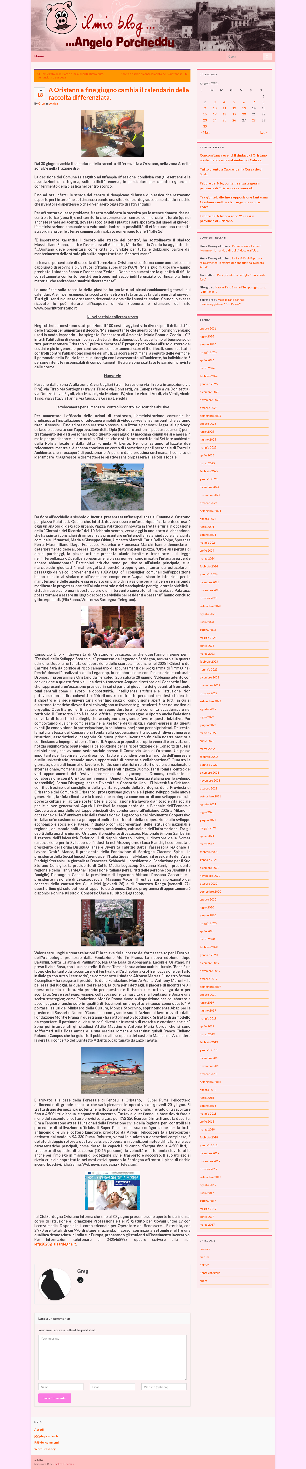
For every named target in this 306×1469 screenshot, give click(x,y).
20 (244, 114)
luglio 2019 (207, 1002)
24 (214, 120)
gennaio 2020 (209, 955)
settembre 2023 (210, 606)
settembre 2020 (210, 891)
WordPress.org (45, 1449)
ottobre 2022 (208, 693)
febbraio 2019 (209, 1042)
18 (224, 114)
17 (214, 114)
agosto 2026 (208, 328)
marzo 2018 (207, 1129)
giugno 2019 (208, 1010)
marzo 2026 (207, 368)
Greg (41, 103)
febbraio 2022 (209, 756)
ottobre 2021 (208, 788)
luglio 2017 (207, 1193)
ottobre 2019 (208, 978)
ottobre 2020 (208, 883)
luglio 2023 (207, 622)
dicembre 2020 (209, 867)
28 (254, 120)
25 (224, 120)
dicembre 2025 (209, 392)
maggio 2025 (208, 447)
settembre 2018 (210, 1082)
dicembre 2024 (209, 487)
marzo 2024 (207, 558)
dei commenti (46, 1442)
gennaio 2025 (209, 479)
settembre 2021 (210, 796)
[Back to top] (296, 1459)
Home (39, 56)
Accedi (39, 1429)
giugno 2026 (208, 344)
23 (205, 120)
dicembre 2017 (209, 1153)
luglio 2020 (207, 907)
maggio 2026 (208, 352)
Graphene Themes (63, 1463)
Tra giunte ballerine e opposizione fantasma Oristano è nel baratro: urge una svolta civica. (234, 202)
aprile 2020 (207, 931)
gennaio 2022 (209, 764)
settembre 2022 (210, 701)
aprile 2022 (207, 741)
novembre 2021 (210, 780)
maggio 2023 (208, 637)
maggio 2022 (208, 733)
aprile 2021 (207, 836)
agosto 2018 (208, 1089)
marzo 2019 (207, 1034)
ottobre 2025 (208, 407)
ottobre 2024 (208, 503)
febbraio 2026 (209, 376)
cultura (204, 1257)
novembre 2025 (210, 400)
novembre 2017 (210, 1161)
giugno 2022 (208, 725)
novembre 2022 (210, 685)
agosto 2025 (208, 423)
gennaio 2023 (209, 669)
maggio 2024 (208, 542)
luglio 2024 (207, 526)
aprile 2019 (207, 1026)
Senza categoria (210, 1272)
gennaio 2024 (209, 574)
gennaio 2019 (209, 1050)
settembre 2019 (210, 986)
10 (214, 108)
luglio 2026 (207, 336)
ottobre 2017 (208, 1169)
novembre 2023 (210, 590)
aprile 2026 (207, 360)
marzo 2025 (207, 463)
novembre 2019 (210, 971)
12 (234, 108)
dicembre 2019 (209, 963)
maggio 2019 (208, 1018)
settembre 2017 (210, 1177)
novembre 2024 (210, 495)
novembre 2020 (210, 875)
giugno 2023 (208, 630)
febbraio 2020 (209, 947)
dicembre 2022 (209, 677)
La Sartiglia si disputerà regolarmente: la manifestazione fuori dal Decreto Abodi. (232, 262)
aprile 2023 (207, 645)
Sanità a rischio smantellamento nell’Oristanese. (152, 74)
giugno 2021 (208, 820)
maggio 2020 (208, 923)
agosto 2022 (208, 709)
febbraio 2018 (209, 1137)
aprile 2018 (207, 1121)
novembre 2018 (210, 1066)
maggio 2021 (208, 828)
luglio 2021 (207, 812)
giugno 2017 (208, 1200)
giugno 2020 (208, 915)
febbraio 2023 (209, 661)
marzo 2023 (207, 653)
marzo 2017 (207, 1224)
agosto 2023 (208, 614)
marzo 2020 (207, 939)
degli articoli (46, 1436)
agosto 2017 (208, 1185)
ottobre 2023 (208, 598)
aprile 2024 (207, 550)
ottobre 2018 (208, 1074)
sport (203, 1280)
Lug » (264, 132)
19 (234, 114)
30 (205, 126)
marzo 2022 (207, 748)
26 (234, 120)
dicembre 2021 (209, 772)
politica (53, 103)
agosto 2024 (208, 518)
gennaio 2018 (209, 1145)
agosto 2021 (208, 804)
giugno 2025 (208, 439)
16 (205, 114)
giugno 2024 (208, 534)
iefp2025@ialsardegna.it (55, 1244)
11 (224, 108)
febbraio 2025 (209, 471)
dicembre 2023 (209, 582)
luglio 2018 (207, 1097)
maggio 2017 (208, 1208)
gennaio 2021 (209, 859)
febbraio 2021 (209, 852)
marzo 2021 (207, 844)
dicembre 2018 (209, 1058)
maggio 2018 (208, 1113)
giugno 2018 (208, 1105)
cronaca (205, 1249)
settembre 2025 (210, 415)
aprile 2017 (207, 1216)
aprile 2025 (207, 455)
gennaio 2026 (209, 384)
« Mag (205, 132)
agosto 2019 (208, 994)
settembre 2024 (210, 511)
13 (244, 108)
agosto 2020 (208, 899)
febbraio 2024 (209, 566)
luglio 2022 (207, 717)
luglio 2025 (207, 431)
